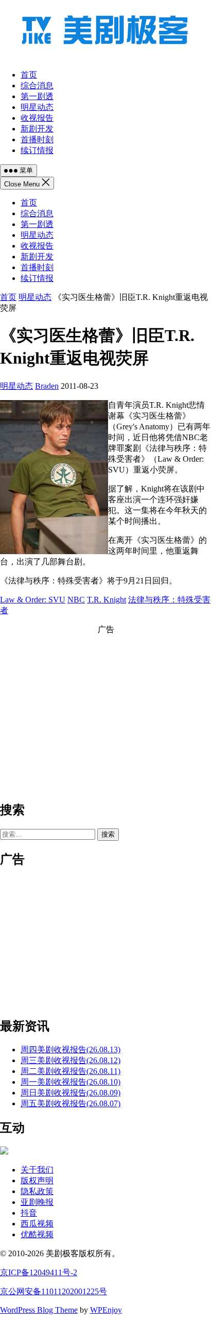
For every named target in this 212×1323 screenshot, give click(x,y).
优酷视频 (37, 1234)
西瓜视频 (37, 1223)
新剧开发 (37, 256)
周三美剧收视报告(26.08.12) (70, 1060)
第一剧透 (37, 224)
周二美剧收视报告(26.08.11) (70, 1071)
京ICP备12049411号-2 (38, 1272)
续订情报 (37, 278)
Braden (47, 386)
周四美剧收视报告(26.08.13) (70, 1049)
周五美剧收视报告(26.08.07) (70, 1103)
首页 (29, 202)
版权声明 (37, 1180)
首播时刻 (37, 267)
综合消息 (37, 213)
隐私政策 (37, 1191)
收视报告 (37, 245)
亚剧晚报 (37, 1202)
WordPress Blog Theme (39, 1310)
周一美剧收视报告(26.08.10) (70, 1082)
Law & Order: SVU (32, 599)
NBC (76, 599)
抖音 (29, 1212)
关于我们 (37, 1169)
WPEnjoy (106, 1310)
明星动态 (37, 235)
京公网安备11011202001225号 (53, 1291)
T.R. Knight (106, 599)
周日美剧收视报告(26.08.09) (70, 1092)
